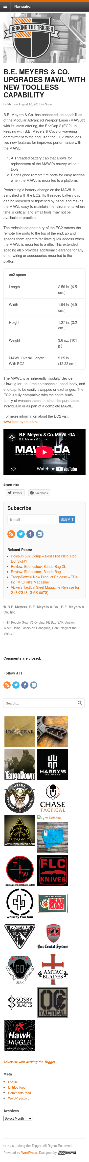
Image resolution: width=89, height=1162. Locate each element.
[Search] (80, 702)
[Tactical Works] (19, 883)
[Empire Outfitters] (19, 949)
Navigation (23, 6)
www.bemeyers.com (20, 421)
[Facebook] (30, 534)
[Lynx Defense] (49, 817)
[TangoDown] (19, 777)
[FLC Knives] (52, 883)
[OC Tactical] (52, 1015)
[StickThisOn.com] (52, 916)
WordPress (29, 1152)
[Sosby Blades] (19, 1015)
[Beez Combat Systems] (52, 949)
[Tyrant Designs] (52, 744)
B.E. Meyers (17, 606)
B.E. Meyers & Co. (44, 606)
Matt (10, 104)
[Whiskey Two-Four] (19, 916)
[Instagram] (40, 534)
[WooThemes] (67, 1152)
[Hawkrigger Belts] (19, 1048)
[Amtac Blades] (52, 982)
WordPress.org (18, 1098)
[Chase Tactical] (52, 810)
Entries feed (16, 1087)
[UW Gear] (19, 744)
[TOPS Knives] (19, 843)
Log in (12, 1081)
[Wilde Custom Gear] (19, 810)
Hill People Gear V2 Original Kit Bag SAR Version (40, 622)
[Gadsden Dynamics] (19, 982)
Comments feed (19, 1092)
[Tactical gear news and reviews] (31, 56)
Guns (48, 104)
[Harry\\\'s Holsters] (52, 777)
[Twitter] (21, 534)
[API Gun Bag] (52, 850)
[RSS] (11, 534)
